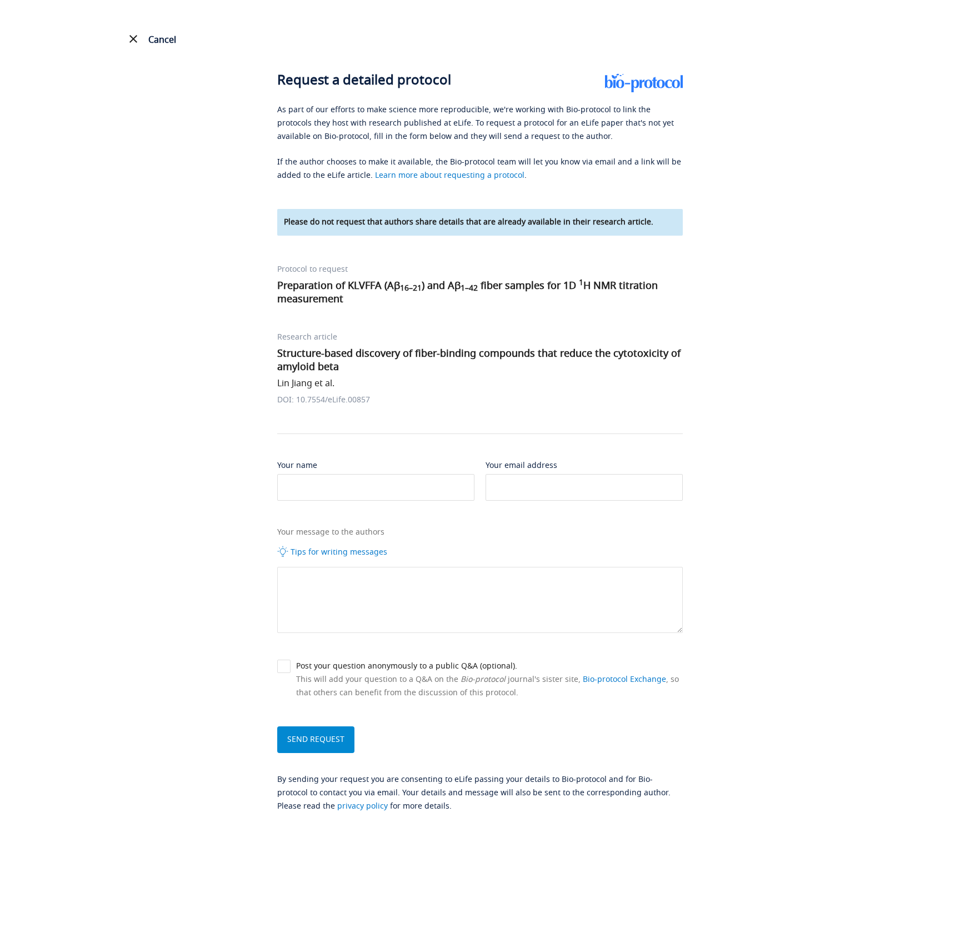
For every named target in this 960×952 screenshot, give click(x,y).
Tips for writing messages (337, 552)
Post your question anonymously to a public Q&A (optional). (406, 666)
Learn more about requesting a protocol (449, 175)
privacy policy (362, 806)
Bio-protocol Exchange (624, 679)
